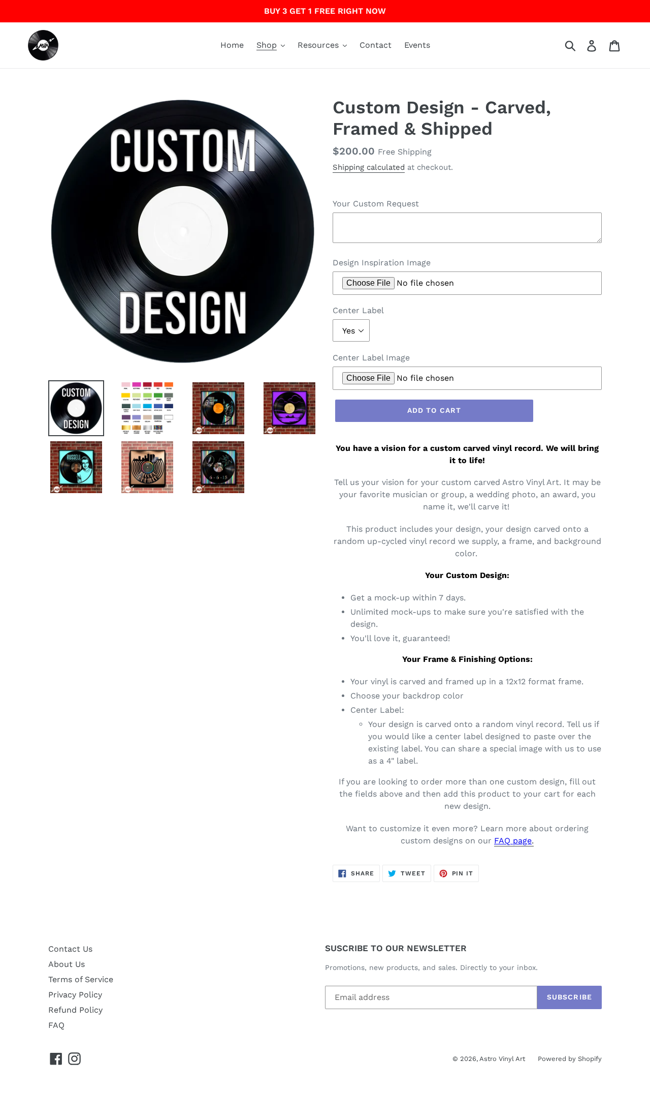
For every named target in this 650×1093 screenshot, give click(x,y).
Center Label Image (371, 357)
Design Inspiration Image (382, 262)
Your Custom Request (376, 203)
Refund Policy (75, 1010)
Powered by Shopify (570, 1058)
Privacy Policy (75, 994)
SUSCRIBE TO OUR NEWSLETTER (396, 948)
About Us (66, 964)
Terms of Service (80, 979)
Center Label (358, 310)
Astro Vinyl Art (502, 1058)
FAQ (56, 1025)
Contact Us (70, 949)
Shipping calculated (369, 167)
